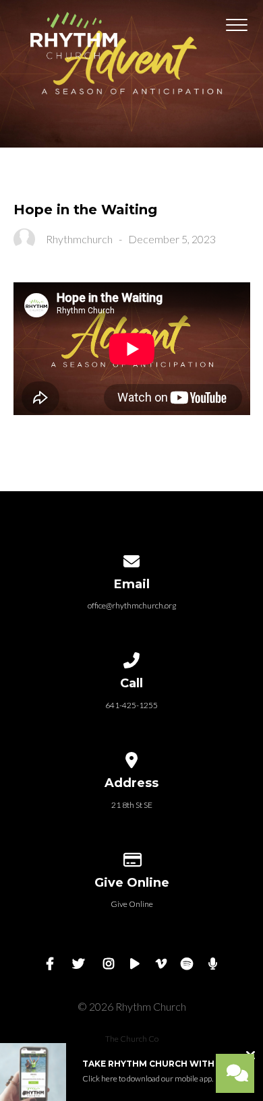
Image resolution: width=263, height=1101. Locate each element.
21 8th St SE (131, 805)
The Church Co (131, 1039)
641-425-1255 (131, 705)
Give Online (132, 904)
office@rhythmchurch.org (132, 605)
